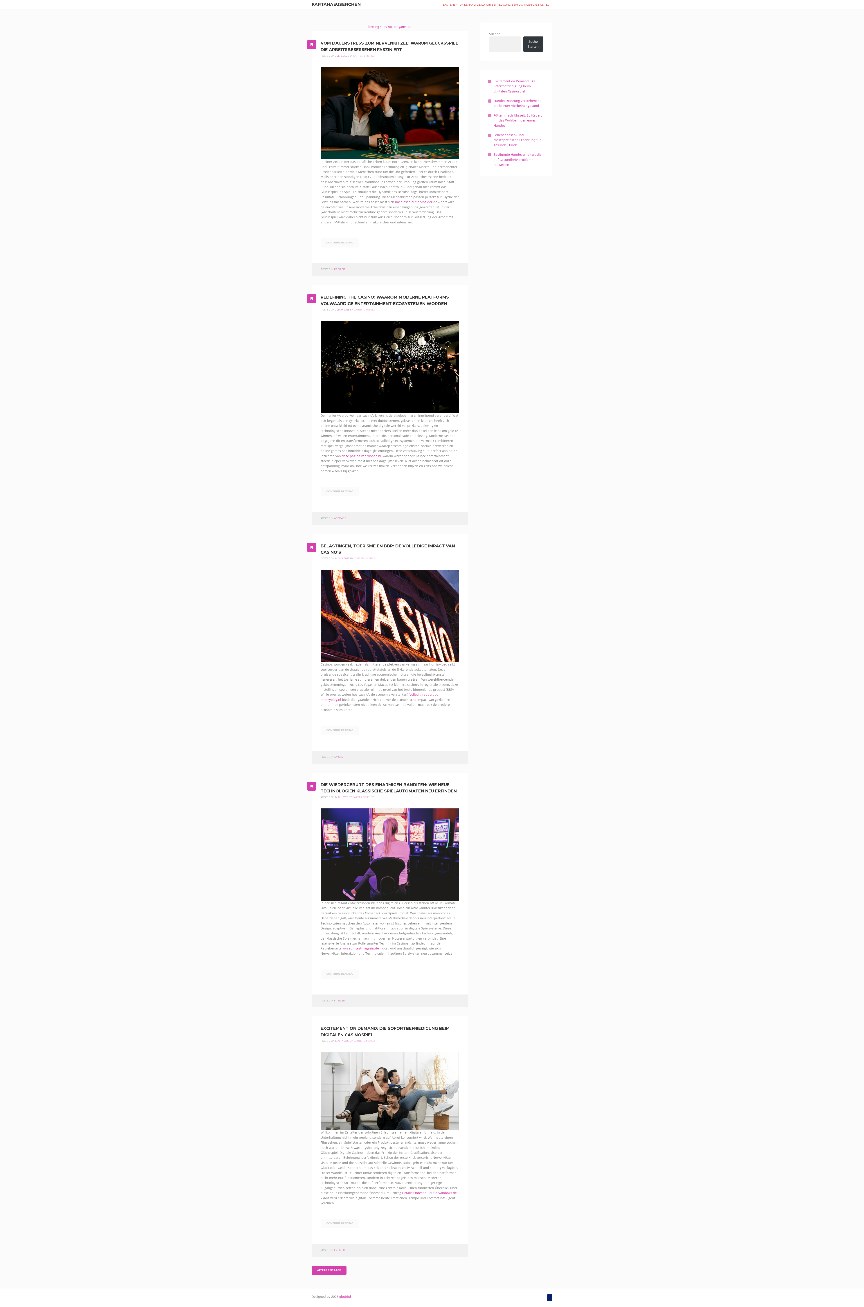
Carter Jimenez (364, 55)
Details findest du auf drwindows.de (429, 1193)
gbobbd (345, 1296)
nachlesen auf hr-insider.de (416, 202)
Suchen (494, 34)
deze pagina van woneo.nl (361, 456)
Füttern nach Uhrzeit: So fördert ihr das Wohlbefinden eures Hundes (518, 120)
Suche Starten (533, 44)
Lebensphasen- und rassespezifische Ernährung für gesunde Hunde (517, 140)
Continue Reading (339, 242)
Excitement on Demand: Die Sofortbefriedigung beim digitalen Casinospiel (496, 4)
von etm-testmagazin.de (360, 948)
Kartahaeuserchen (336, 4)
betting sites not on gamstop (390, 27)
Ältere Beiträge (329, 1270)
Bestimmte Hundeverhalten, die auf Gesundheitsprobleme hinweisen (518, 159)
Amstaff (340, 518)
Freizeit (339, 269)
